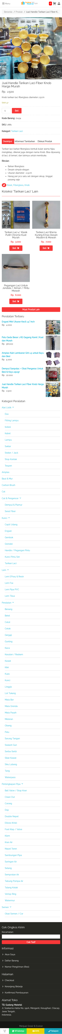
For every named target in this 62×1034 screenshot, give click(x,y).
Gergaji (8, 635)
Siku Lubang (11, 764)
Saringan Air (11, 861)
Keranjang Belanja (14, 986)
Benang (8, 609)
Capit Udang (11, 524)
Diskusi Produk (45, 141)
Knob (27, 185)
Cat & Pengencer (10, 498)
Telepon (55, 1031)
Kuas (7, 674)
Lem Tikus (10, 596)
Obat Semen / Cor (14, 913)
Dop (7, 810)
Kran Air (8, 842)
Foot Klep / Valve (13, 829)
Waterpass (10, 777)
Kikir (7, 667)
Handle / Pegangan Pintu (17, 550)
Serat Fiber (10, 511)
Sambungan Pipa (13, 855)
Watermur (10, 900)
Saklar (8, 446)
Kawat (8, 661)
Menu (7, 3)
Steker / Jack (11, 453)
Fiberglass (18, 185)
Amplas (5, 472)
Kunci (4, 518)
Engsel (8, 531)
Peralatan (6, 603)
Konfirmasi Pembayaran (16, 992)
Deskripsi (7, 141)
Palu (7, 732)
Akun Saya (10, 954)
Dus (7, 414)
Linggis (8, 687)
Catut (7, 622)
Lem (4, 570)
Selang (8, 868)
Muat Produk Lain (31, 309)
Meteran (9, 719)
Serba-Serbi (11, 751)
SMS (37, 1031)
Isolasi (8, 427)
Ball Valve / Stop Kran (16, 790)
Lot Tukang (10, 693)
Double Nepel (12, 816)
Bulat (9, 185)
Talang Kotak (11, 887)
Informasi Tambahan (25, 141)
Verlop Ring (10, 894)
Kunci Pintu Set (12, 557)
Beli (17, 110)
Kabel (8, 433)
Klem (7, 836)
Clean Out (10, 797)
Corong (8, 803)
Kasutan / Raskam (14, 654)
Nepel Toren (11, 849)
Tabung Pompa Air (14, 881)
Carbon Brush (8, 485)
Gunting (8, 641)
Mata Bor (9, 700)
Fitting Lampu (12, 420)
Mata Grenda (11, 706)
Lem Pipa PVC (12, 589)
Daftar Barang (12, 960)
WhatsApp (19, 1031)
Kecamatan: (8, 932)
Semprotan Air (12, 874)
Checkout (9, 980)
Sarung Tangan (12, 738)
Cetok (8, 628)
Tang (7, 771)
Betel (7, 615)
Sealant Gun (11, 745)
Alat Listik (6, 407)
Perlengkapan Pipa (11, 784)
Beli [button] (14, 248)
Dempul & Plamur (13, 505)
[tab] (7, 141)
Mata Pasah (10, 712)
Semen (5, 907)
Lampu (8, 440)
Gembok (9, 537)
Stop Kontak (11, 459)
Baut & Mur (7, 478)
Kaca (7, 648)
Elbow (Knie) (11, 823)
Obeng (8, 725)
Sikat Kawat (10, 758)
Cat (3, 491)
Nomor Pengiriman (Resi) (17, 967)
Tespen (8, 466)
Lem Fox (9, 583)
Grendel (9, 544)
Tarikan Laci (17, 131)
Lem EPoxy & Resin (14, 576)
